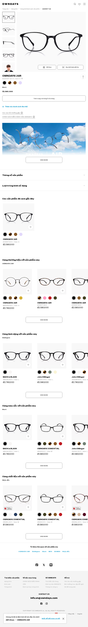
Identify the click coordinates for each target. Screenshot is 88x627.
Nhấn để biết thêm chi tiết (51, 618)
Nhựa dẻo (65, 551)
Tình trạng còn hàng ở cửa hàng (44, 98)
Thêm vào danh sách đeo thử (16, 106)
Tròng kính (8, 587)
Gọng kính (8, 581)
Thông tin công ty (51, 587)
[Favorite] (79, 4)
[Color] (5, 234)
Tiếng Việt (71, 614)
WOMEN (57, 551)
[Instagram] (46, 603)
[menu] (84, 4)
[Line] (51, 565)
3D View (48, 67)
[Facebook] (37, 565)
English (79, 614)
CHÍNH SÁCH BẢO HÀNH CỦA (31, 583)
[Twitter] (44, 565)
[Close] (63, 618)
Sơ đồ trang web (70, 587)
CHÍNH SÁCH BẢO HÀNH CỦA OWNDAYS (17, 117)
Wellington (36, 551)
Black (44, 551)
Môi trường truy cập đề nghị (74, 584)
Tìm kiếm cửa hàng (51, 581)
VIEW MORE (44, 160)
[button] (34, 42)
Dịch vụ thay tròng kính (31, 587)
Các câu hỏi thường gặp (11, 113)
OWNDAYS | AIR (24, 551)
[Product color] (4, 82)
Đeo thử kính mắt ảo (72, 67)
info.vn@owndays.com (44, 597)
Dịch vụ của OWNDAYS (53, 584)
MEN (50, 551)
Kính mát (7, 584)
